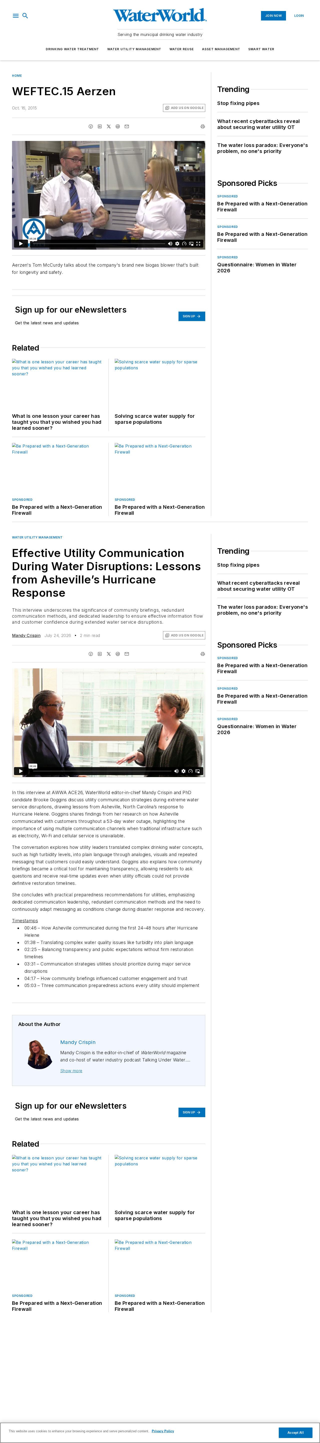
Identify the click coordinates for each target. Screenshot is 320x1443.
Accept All (296, 1433)
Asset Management (221, 49)
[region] (160, 1433)
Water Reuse (182, 49)
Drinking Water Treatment (72, 49)
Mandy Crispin (26, 635)
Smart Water (261, 49)
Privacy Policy (163, 1431)
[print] (202, 126)
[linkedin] (99, 126)
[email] (126, 126)
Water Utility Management (134, 49)
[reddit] (117, 126)
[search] (25, 15)
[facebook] (90, 126)
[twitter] (108, 126)
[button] (16, 15)
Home (17, 75)
